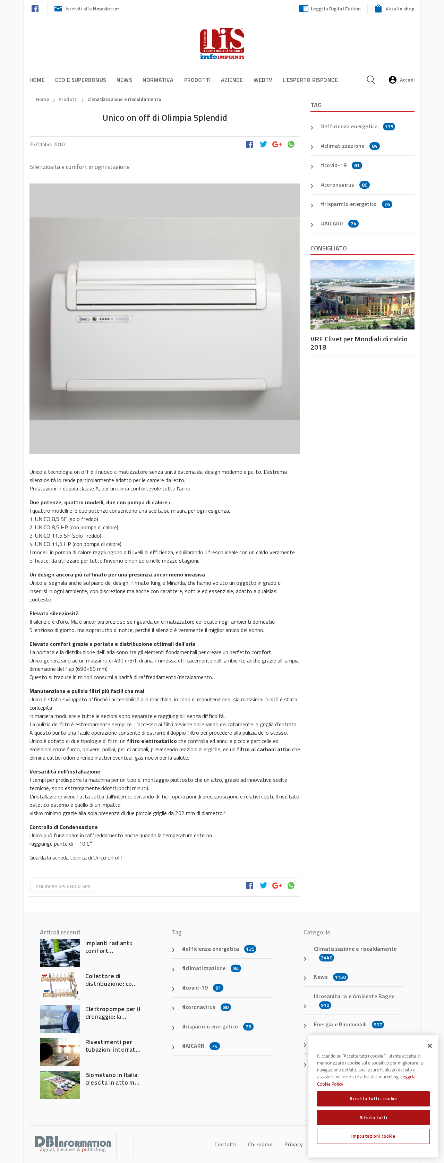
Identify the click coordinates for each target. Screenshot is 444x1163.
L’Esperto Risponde (310, 80)
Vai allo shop (400, 8)
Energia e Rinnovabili (348, 1024)
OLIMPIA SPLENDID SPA (65, 886)
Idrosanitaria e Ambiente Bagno (354, 1000)
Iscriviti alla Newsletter (92, 8)
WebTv (263, 80)
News (124, 80)
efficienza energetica (358, 126)
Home (37, 80)
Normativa (158, 80)
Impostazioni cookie (373, 1135)
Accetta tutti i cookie (373, 1098)
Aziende (232, 80)
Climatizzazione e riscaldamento (124, 99)
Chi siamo (260, 1144)
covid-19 (342, 165)
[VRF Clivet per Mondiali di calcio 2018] (362, 295)
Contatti (225, 1144)
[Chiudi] (429, 1045)
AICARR (340, 223)
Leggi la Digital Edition (336, 8)
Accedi (407, 79)
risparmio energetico (357, 204)
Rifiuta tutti (373, 1117)
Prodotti (197, 80)
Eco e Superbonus (80, 80)
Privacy (293, 1144)
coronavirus (345, 184)
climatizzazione (350, 146)
